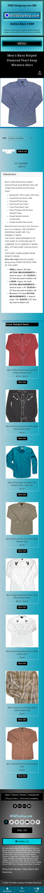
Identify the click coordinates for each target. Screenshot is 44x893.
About (7, 795)
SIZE (4, 138)
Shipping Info (33, 795)
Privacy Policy (12, 799)
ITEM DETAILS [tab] (9, 174)
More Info (22, 382)
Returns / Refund (19, 795)
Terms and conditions (29, 799)
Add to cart (22, 151)
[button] (6, 822)
